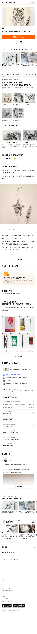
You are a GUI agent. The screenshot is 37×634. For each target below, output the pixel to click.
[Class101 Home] (10, 2)
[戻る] (3, 2)
